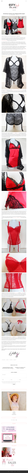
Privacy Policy (18, 471)
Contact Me (14, 412)
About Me (14, 411)
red (13, 217)
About (8, 471)
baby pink (19, 217)
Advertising (14, 413)
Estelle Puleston (13, 14)
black (14, 217)
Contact (15, 471)
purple (16, 217)
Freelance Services (14, 414)
